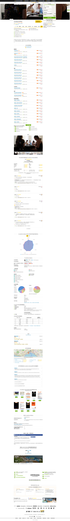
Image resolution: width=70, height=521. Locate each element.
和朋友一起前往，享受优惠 (49, 20)
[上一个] (14, 26)
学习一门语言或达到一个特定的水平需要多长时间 (34, 325)
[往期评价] (14, 491)
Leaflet (38, 356)
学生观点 (23, 26)
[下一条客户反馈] (55, 491)
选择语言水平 (63, 22)
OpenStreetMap (41, 356)
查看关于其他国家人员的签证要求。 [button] (18, 424)
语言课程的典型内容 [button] (28, 47)
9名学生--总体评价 (20, 23)
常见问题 (39, 26)
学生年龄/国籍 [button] (16, 284)
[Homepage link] (14, 4)
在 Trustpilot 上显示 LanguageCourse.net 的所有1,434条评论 (20, 501)
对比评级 (26, 26)
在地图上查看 (17, 24)
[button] (65, 18)
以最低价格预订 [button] (49, 17)
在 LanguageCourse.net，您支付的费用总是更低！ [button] (49, 4)
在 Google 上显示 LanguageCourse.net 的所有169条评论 (35, 499)
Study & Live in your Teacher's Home (19, 361)
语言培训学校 (29, 26)
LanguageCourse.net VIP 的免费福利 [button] (47, 13)
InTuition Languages (17, 362)
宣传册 (41, 26)
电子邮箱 (68, 25)
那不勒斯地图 (35, 26)
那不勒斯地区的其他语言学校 (17, 358)
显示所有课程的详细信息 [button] (29, 46)
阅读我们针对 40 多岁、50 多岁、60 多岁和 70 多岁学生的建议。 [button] (31, 302)
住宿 (32, 26)
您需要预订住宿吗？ (64, 23)
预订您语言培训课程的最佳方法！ (49, 19)
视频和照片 (20, 26)
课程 (17, 26)
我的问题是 (63, 18)
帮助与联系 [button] (15, 2)
